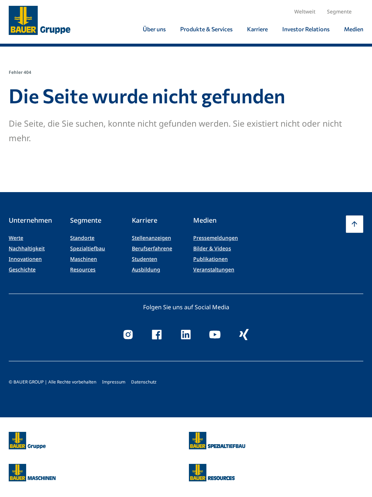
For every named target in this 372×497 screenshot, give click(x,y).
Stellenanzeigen (151, 237)
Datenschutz (144, 382)
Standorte (82, 237)
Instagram (128, 334)
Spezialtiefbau (87, 248)
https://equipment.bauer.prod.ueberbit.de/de (32, 468)
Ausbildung (146, 269)
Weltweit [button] (304, 11)
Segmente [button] (339, 11)
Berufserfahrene (152, 248)
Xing (244, 334)
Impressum (113, 382)
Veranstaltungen (213, 269)
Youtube (215, 334)
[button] (354, 224)
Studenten (144, 258)
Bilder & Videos (212, 248)
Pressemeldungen (215, 237)
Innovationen (25, 258)
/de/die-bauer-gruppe (19, 440)
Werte (16, 237)
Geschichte (22, 269)
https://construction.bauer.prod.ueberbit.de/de (217, 436)
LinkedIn (186, 334)
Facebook (157, 334)
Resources (83, 269)
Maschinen (83, 258)
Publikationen (210, 258)
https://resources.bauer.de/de (212, 468)
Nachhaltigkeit (27, 248)
